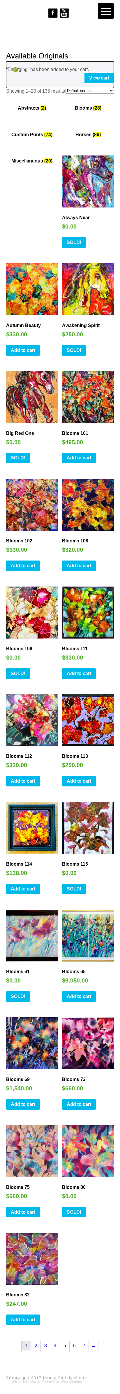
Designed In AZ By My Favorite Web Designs (46, 1381)
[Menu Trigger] (106, 11)
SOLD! (74, 242)
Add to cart (23, 350)
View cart (99, 77)
